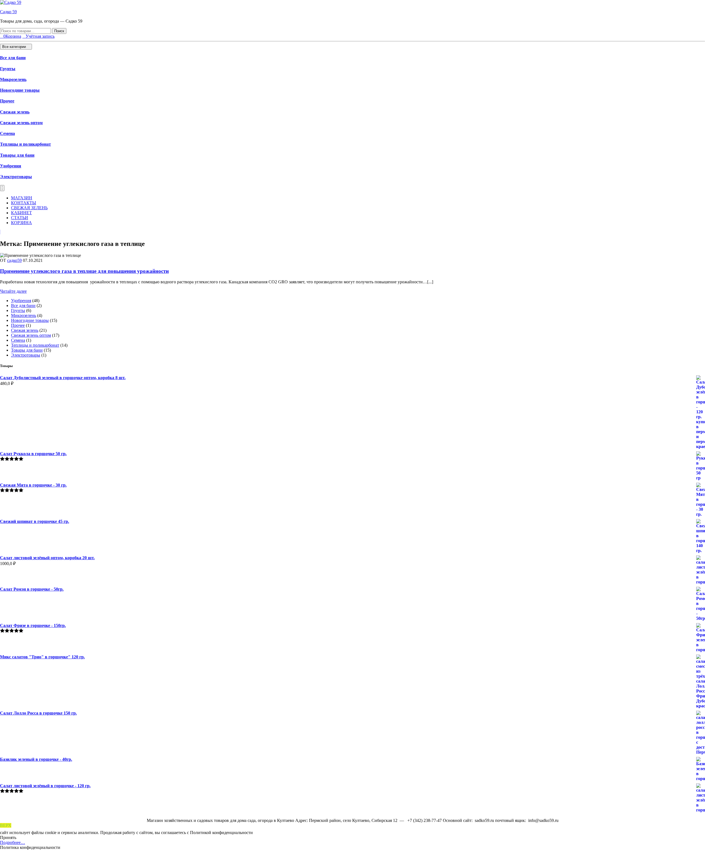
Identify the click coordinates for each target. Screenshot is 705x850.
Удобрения (10, 166)
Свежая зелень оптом (21, 122)
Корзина (21, 222)
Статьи (19, 217)
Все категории (14, 47)
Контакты (23, 202)
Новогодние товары (20, 90)
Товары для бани (17, 155)
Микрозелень (13, 79)
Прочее (7, 101)
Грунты (7, 68)
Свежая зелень (14, 112)
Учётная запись (40, 36)
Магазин (21, 197)
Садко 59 (8, 11)
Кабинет (21, 212)
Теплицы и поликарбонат (25, 144)
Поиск (59, 31)
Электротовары (16, 176)
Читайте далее (13, 291)
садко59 (14, 260)
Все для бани (13, 57)
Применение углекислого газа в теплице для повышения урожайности (84, 271)
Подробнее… (12, 842)
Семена (7, 133)
